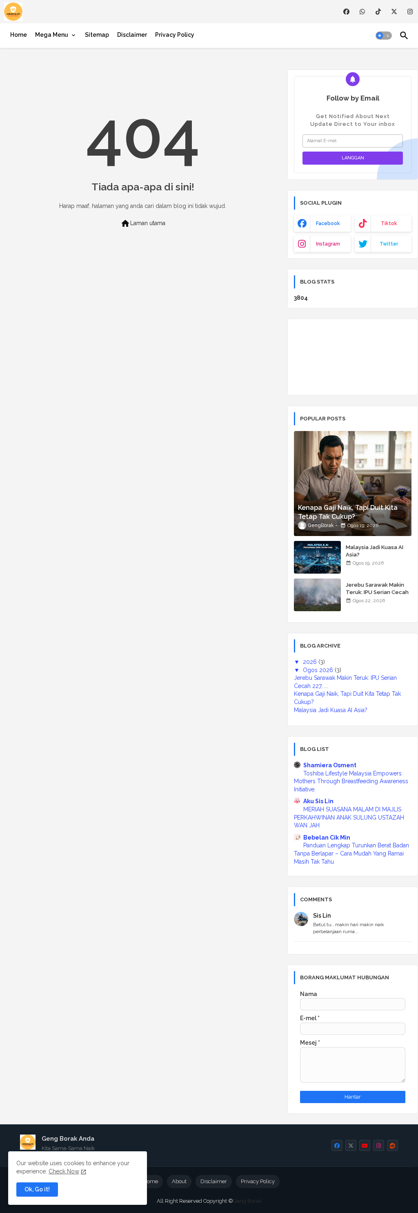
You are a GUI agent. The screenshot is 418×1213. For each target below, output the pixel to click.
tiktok (389, 223)
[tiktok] (378, 11)
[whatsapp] (362, 11)
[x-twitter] (394, 11)
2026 (310, 662)
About (179, 1181)
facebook (328, 223)
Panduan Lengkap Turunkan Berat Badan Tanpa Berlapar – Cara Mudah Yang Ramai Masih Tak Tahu (351, 853)
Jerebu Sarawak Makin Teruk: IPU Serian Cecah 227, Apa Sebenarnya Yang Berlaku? (377, 596)
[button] (384, 35)
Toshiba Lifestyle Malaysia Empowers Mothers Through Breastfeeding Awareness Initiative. (351, 781)
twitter (389, 244)
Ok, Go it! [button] (37, 1189)
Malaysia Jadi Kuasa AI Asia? (374, 551)
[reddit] (392, 1145)
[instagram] (410, 11)
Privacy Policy (174, 34)
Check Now (64, 1171)
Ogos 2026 (319, 670)
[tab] (18, 34)
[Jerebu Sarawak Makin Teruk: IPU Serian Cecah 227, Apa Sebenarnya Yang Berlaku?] (317, 595)
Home (18, 34)
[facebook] (346, 11)
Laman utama (142, 223)
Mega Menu (51, 34)
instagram (328, 244)
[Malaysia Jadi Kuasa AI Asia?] (317, 557)
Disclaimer (132, 34)
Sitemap (97, 34)
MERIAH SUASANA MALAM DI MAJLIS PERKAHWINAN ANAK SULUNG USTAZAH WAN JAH (349, 817)
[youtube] (364, 1145)
